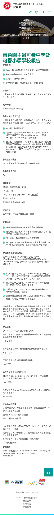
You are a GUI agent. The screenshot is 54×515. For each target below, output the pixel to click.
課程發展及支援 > (26, 23)
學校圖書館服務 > (26, 28)
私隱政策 (27, 503)
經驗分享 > (26, 33)
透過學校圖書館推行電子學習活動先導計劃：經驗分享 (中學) (26, 36)
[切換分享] (30, 12)
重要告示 (27, 500)
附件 (35, 194)
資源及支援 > (26, 25)
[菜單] (49, 12)
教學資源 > (26, 30)
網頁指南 (27, 506)
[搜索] (43, 12)
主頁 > (26, 20)
